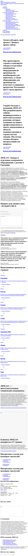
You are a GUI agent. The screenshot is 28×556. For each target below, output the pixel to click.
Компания (8, 9)
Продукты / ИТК (7, 20)
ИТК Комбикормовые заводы (12, 21)
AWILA (5, 7)
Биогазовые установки (11, 16)
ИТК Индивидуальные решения (13, 28)
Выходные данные (15, 546)
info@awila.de (4, 489)
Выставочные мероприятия (12, 11)
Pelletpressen (5, 465)
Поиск (2, 1)
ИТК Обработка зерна (11, 23)
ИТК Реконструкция (10, 26)
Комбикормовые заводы (11, 13)
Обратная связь (6, 32)
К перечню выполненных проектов (8, 450)
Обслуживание (6, 31)
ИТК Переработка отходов (12, 27)
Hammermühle (6, 464)
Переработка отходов (10, 18)
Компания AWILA (10, 10)
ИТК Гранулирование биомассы (13, 25)
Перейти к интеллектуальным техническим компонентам (13, 407)
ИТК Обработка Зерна (8, 542)
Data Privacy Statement (10, 232)
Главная (5, 6)
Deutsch (6, 2)
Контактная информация (12, 52)
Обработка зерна (9, 14)
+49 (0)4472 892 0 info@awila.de (7, 48)
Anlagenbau (5, 460)
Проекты (5, 30)
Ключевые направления (8, 12)
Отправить (3, 235)
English (14, 2)
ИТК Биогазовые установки (12, 24)
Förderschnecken (6, 462)
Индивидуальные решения (12, 19)
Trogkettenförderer (7, 459)
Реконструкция (9, 17)
